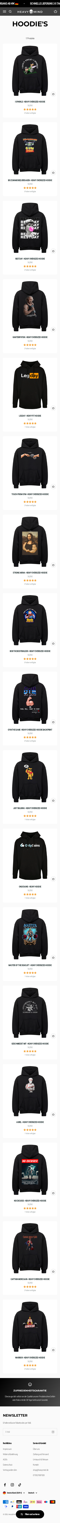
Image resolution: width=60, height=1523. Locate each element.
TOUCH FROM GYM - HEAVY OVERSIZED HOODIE (30, 494)
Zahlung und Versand (40, 1454)
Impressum (7, 1449)
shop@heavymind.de (40, 1470)
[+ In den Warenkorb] (53, 94)
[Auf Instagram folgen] (12, 1485)
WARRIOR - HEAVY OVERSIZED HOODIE (30, 1357)
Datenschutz (7, 1464)
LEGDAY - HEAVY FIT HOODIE (30, 416)
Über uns (36, 1449)
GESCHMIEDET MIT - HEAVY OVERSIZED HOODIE (30, 1043)
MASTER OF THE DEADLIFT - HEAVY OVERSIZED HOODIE (30, 965)
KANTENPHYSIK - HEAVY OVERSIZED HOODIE (30, 337)
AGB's (5, 1459)
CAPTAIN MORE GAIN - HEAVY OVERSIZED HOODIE (30, 1279)
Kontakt (36, 1464)
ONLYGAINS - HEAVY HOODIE (30, 886)
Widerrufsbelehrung (10, 1454)
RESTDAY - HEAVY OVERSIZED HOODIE (30, 258)
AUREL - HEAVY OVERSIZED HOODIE (30, 1122)
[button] (30, 109)
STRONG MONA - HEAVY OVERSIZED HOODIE (30, 572)
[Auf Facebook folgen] (5, 1485)
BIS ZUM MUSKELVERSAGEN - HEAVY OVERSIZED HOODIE (30, 180)
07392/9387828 (38, 1475)
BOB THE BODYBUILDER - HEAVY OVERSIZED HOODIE (30, 651)
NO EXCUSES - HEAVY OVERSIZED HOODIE (30, 1200)
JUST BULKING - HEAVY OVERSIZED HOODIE (30, 808)
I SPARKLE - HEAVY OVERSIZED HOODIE (30, 101)
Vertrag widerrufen (10, 1470)
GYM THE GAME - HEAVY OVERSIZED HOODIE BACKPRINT (30, 729)
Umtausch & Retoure (40, 1459)
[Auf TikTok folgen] (20, 1485)
